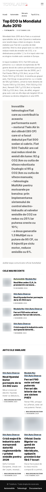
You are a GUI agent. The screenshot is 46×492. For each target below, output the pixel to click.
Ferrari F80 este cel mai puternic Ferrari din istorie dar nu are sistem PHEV (27, 314)
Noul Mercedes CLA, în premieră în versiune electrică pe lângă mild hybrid (28, 285)
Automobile (14, 14)
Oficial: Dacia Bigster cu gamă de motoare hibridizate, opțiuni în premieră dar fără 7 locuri (32, 449)
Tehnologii (22, 488)
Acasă (5, 14)
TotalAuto (9, 30)
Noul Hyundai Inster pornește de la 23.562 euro (28, 298)
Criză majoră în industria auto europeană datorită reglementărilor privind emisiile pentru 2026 (28, 331)
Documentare (35, 488)
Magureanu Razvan (12, 400)
